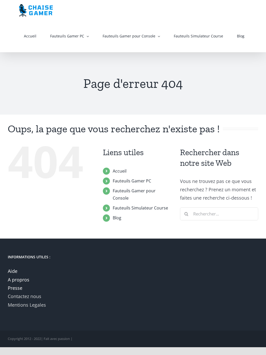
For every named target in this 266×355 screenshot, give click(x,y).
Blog (117, 218)
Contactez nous (24, 296)
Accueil (120, 171)
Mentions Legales (27, 305)
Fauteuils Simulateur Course (140, 208)
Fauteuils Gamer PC (132, 181)
